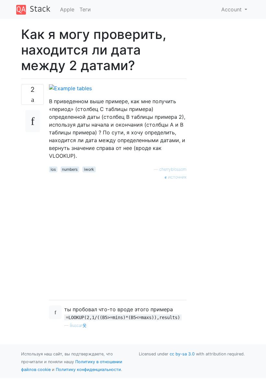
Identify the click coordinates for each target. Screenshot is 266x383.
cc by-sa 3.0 (182, 354)
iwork (89, 169)
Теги (85, 9)
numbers (70, 169)
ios (53, 169)
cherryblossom (173, 169)
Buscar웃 (78, 325)
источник (177, 177)
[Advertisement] (118, 237)
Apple (67, 9)
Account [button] (232, 9)
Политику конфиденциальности (88, 369)
